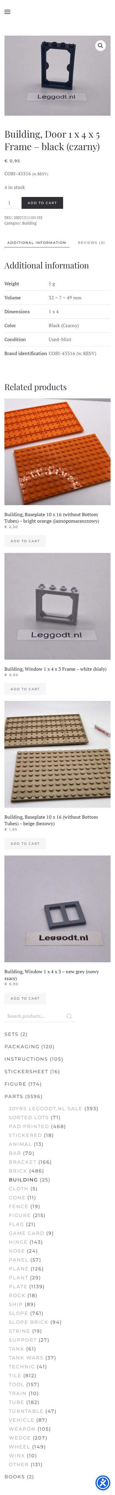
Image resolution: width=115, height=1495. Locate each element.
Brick (18, 1171)
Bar (15, 1153)
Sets (11, 1034)
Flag (16, 1224)
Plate (18, 1286)
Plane (19, 1269)
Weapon (22, 1429)
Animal (20, 1144)
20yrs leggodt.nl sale (46, 1108)
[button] (7, 12)
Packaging (22, 1046)
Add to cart (42, 203)
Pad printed (29, 1126)
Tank (16, 1349)
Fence (19, 1206)
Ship (16, 1304)
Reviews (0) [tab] (91, 243)
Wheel (19, 1447)
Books (14, 1477)
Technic (22, 1367)
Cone (17, 1197)
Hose (17, 1251)
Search (69, 1016)
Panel (19, 1260)
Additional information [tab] (36, 243)
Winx (17, 1456)
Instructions (26, 1059)
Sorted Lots (29, 1117)
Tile (15, 1375)
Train (18, 1393)
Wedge (20, 1438)
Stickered (25, 1135)
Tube (16, 1402)
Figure (15, 1084)
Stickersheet (26, 1071)
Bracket (23, 1162)
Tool (16, 1384)
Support (23, 1340)
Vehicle (21, 1420)
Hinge (18, 1242)
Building (29, 223)
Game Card (27, 1233)
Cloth (19, 1189)
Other (19, 1464)
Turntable (26, 1411)
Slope (18, 1313)
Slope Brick (29, 1322)
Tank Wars (26, 1358)
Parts (13, 1096)
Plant (18, 1278)
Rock (17, 1295)
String (19, 1331)
